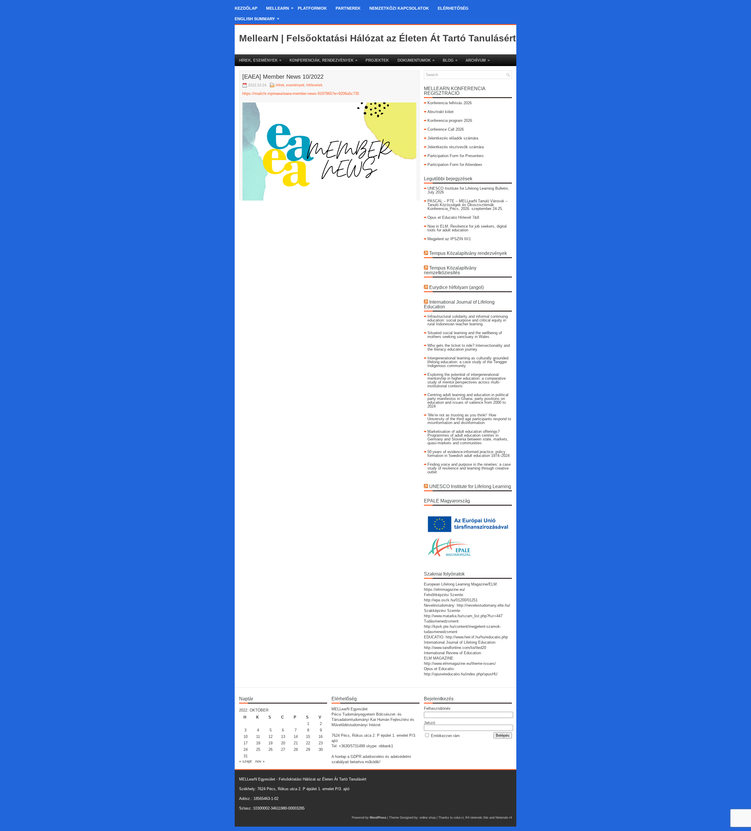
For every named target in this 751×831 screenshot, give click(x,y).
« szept (245, 761)
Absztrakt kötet (440, 112)
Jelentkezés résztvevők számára (455, 147)
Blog (450, 60)
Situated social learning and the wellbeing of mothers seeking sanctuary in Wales (464, 335)
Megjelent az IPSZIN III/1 (449, 239)
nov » (260, 761)
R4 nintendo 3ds (476, 817)
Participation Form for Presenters (455, 156)
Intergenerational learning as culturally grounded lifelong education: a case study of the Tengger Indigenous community (467, 362)
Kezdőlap (246, 8)
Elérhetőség (453, 8)
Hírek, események (260, 60)
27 (283, 749)
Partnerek (348, 8)
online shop (428, 817)
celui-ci (459, 817)
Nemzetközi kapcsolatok (399, 8)
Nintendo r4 (503, 817)
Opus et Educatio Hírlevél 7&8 (453, 217)
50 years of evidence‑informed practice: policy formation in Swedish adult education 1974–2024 (468, 454)
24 (245, 749)
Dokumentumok (416, 60)
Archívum (478, 60)
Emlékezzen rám (445, 736)
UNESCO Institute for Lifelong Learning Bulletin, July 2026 (468, 190)
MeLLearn (279, 8)
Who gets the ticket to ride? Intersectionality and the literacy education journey (468, 347)
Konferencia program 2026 (449, 120)
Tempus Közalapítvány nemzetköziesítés (450, 270)
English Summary (257, 18)
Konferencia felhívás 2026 (449, 103)
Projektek (377, 60)
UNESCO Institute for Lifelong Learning (470, 486)
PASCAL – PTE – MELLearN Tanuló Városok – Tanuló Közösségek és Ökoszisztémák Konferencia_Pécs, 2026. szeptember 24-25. (467, 205)
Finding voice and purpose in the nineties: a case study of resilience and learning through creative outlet (469, 468)
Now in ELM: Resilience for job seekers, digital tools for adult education (467, 228)
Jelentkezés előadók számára (452, 138)
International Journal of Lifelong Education (459, 304)
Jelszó (429, 723)
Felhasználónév (437, 708)
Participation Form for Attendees (454, 164)
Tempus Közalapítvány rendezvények (468, 253)
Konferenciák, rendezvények (323, 60)
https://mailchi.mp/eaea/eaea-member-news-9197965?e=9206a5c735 (300, 93)
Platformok (312, 8)
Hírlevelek (314, 85)
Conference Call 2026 (445, 129)
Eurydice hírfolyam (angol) (456, 287)
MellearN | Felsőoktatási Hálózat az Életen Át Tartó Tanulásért (377, 38)
